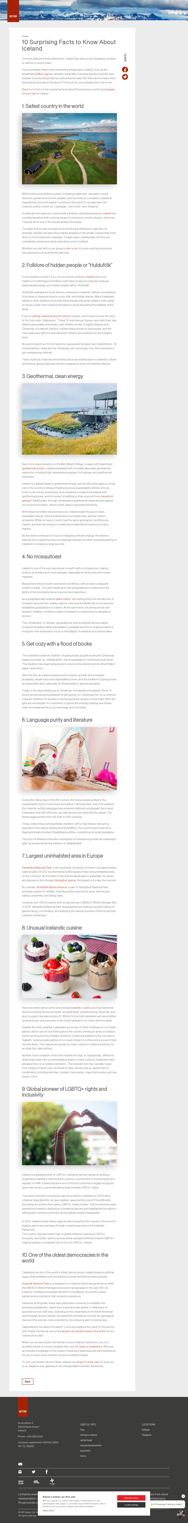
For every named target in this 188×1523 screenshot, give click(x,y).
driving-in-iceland (88, 1435)
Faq (82, 1429)
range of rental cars (87, 1362)
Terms (155, 13)
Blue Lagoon (45, 74)
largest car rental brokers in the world (83, 1331)
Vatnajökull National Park (37, 867)
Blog (110, 13)
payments (85, 1450)
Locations (97, 13)
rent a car (71, 248)
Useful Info (125, 13)
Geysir (33, 1366)
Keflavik (146, 1429)
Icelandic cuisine (81, 1007)
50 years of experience (88, 1346)
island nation (63, 599)
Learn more (48, 1510)
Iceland (107, 213)
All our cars (79, 13)
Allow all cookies (131, 1498)
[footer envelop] (20, 1464)
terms (83, 1456)
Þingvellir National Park (35, 1283)
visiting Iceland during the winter (51, 316)
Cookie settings (131, 1505)
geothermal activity (33, 468)
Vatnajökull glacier (65, 880)
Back (27, 1381)
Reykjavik (146, 1435)
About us (142, 13)
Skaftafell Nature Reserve (52, 887)
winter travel (86, 1440)
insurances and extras (90, 1445)
